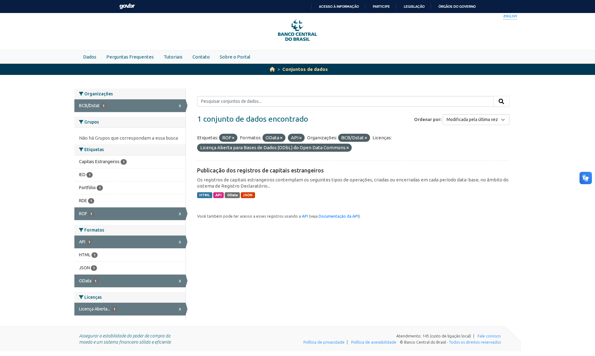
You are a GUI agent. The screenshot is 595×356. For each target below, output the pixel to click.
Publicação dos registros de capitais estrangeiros (260, 170)
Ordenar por (427, 119)
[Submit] (501, 101)
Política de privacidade (324, 342)
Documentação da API (339, 216)
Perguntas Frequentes (130, 56)
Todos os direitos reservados (475, 342)
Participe (381, 6)
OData (232, 195)
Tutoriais (173, 56)
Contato (201, 56)
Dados (89, 56)
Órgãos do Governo (457, 6)
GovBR (127, 6)
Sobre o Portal (235, 56)
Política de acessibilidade (373, 342)
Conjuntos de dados (305, 69)
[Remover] (233, 138)
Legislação (414, 6)
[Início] (272, 69)
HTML (204, 195)
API (218, 195)
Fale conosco (489, 336)
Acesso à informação (339, 6)
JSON (248, 195)
